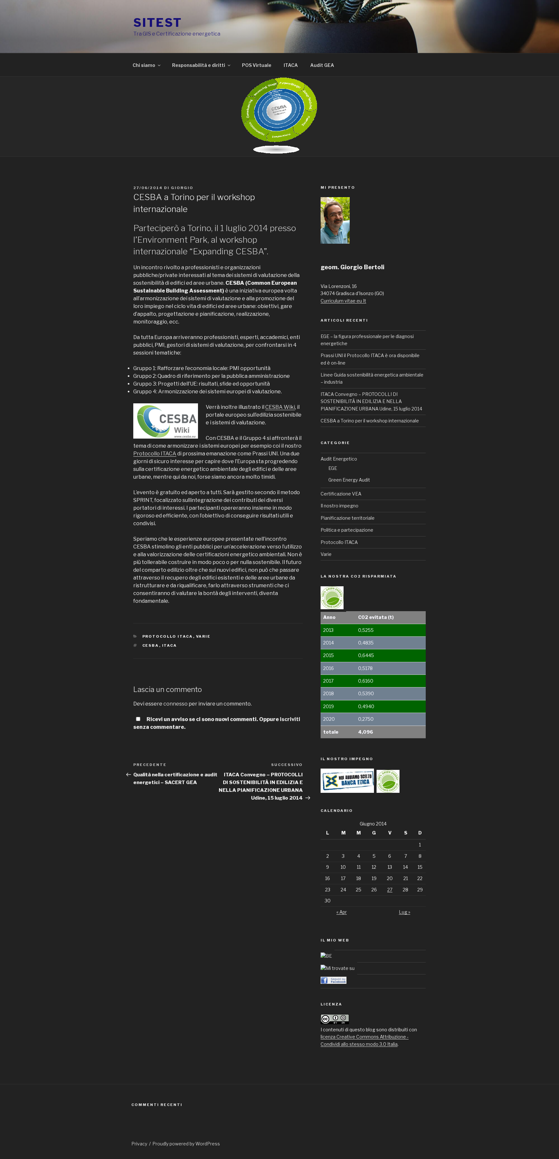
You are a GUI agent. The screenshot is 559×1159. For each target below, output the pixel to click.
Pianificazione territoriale (348, 518)
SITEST (157, 23)
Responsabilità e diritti (198, 65)
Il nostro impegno (339, 505)
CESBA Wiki (280, 407)
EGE (332, 468)
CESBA (150, 645)
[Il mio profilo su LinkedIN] (338, 968)
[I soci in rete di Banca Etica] (326, 956)
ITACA (291, 65)
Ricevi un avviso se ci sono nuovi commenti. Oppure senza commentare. (216, 723)
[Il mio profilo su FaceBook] (333, 982)
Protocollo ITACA (154, 454)
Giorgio (182, 188)
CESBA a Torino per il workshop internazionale (370, 420)
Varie (203, 636)
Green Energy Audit (349, 480)
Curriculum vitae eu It (343, 300)
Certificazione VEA (341, 493)
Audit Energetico (339, 459)
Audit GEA (322, 65)
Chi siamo (144, 65)
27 (389, 889)
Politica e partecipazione (347, 530)
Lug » (404, 912)
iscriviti (290, 719)
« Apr (341, 912)
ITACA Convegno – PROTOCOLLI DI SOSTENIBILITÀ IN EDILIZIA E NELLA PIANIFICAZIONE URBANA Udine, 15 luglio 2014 (371, 401)
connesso (175, 704)
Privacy (139, 1143)
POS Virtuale (256, 65)
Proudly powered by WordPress (186, 1143)
